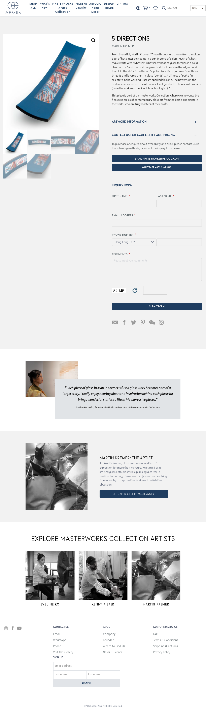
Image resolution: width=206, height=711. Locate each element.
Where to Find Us (114, 646)
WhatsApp (60, 640)
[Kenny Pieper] (102, 575)
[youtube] (19, 628)
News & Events (112, 652)
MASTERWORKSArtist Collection (62, 8)
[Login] (138, 8)
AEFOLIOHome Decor (95, 8)
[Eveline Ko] (50, 575)
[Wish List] (155, 8)
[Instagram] (161, 322)
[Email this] (115, 322)
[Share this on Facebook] (124, 322)
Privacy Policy (161, 652)
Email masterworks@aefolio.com (157, 159)
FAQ (155, 634)
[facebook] (12, 628)
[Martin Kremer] (156, 575)
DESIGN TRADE (109, 6)
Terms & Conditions (165, 640)
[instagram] (6, 628)
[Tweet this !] (133, 322)
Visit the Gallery (63, 652)
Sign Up (86, 683)
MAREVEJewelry (81, 6)
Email (56, 634)
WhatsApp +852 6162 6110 (156, 167)
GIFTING (122, 4)
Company (109, 634)
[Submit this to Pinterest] (143, 322)
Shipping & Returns (165, 646)
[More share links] (170, 322)
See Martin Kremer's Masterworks (134, 494)
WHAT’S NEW (44, 6)
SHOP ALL (33, 6)
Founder (108, 640)
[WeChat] (152, 322)
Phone (57, 646)
